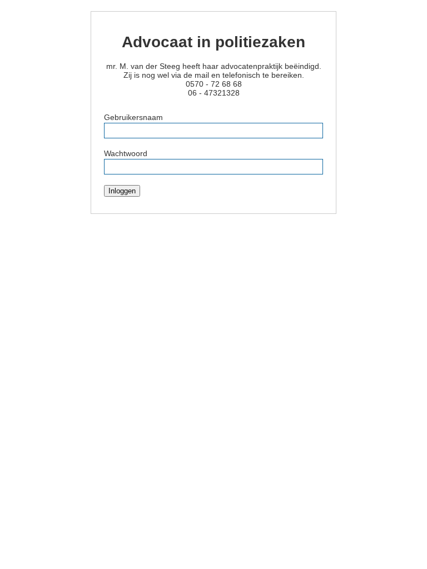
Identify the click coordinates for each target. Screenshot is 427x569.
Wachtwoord (125, 153)
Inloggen (122, 191)
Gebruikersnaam (133, 117)
